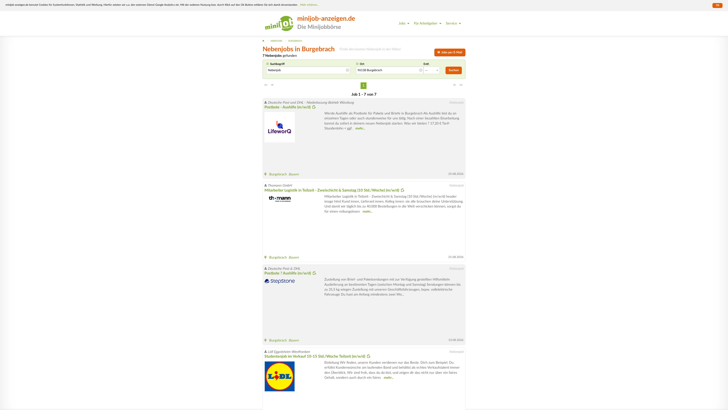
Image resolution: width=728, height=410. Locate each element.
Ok (717, 5)
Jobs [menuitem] (402, 23)
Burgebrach (278, 174)
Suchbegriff (277, 64)
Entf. (427, 64)
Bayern (294, 174)
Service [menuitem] (451, 23)
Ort (362, 64)
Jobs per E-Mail (451, 52)
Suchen (454, 70)
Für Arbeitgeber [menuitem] (426, 23)
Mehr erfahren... (309, 5)
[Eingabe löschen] (347, 70)
